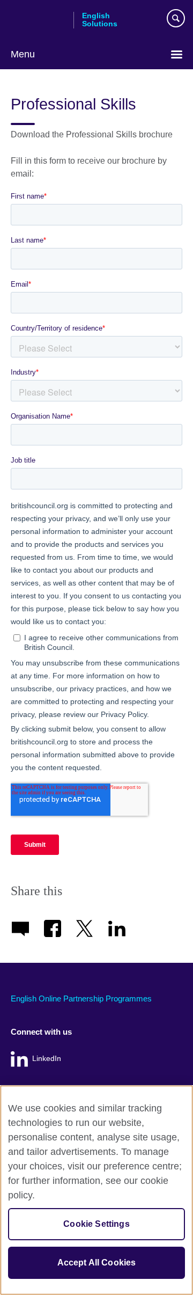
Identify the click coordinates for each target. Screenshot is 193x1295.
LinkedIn (46, 1059)
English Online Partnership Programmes (81, 998)
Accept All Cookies (96, 1262)
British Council (38, 20)
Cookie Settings (96, 1223)
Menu (23, 54)
